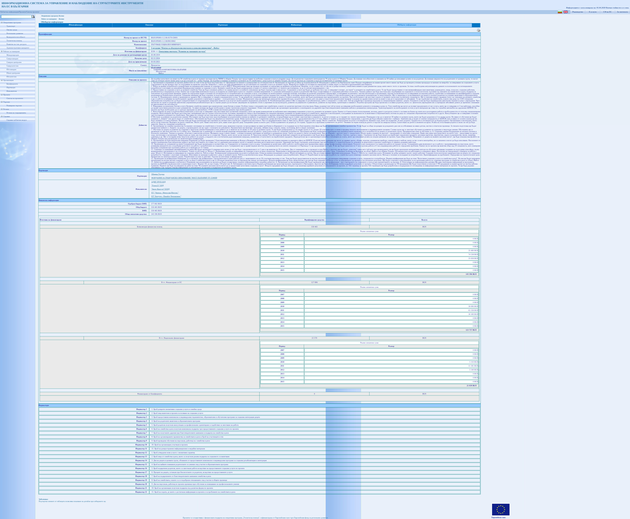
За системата (622, 12)
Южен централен (13, 73)
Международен (13, 55)
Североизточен (12, 66)
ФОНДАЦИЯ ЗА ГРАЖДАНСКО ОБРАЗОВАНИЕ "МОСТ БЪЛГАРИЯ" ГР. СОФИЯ (184, 178)
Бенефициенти (12, 84)
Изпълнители (12, 91)
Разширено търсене (14, 106)
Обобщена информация (406, 25)
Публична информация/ (9, 12)
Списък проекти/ (32, 12)
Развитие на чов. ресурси (16, 44)
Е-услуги (592, 12)
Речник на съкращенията (16, 113)
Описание (149, 25)
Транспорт (11, 26)
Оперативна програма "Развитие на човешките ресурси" (182, 51)
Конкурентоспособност (16, 37)
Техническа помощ (14, 41)
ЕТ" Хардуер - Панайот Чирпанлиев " (166, 196)
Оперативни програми (12, 22)
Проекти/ (22, 12)
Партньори (11, 87)
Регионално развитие (15, 33)
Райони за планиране (11, 51)
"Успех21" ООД (157, 185)
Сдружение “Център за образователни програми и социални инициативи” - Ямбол (185, 48)
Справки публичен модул (17, 120)
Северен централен (14, 62)
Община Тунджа (157, 174)
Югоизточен (11, 77)
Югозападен (11, 69)
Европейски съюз (498, 517)
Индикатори (296, 25)
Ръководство (577, 12)
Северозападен (12, 59)
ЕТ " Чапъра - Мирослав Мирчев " (164, 193)
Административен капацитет (18, 48)
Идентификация (76, 25)
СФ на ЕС (607, 12)
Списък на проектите (15, 98)
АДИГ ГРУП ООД (158, 182)
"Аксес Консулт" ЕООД (160, 189)
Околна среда (12, 30)
